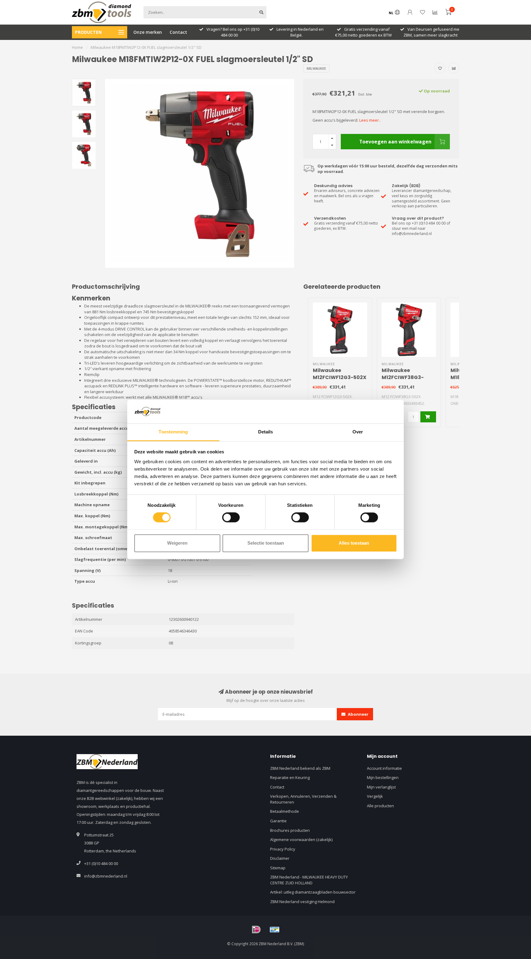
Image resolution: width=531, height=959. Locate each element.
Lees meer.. (370, 120)
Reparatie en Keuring (290, 777)
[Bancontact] (274, 929)
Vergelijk (375, 796)
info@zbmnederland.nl (105, 876)
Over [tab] (357, 431)
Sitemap (277, 868)
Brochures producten (290, 830)
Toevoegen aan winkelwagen (395, 141)
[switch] (231, 518)
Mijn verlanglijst (381, 787)
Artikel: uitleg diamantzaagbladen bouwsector (313, 892)
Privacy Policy (282, 849)
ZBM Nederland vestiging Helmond (302, 901)
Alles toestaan (354, 543)
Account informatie (384, 768)
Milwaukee (316, 68)
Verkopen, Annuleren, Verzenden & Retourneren (303, 799)
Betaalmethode (284, 811)
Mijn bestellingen (383, 777)
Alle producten (380, 805)
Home (77, 47)
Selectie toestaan (265, 543)
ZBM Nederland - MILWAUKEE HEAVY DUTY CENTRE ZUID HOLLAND (309, 880)
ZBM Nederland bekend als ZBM (300, 768)
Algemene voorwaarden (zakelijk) (301, 839)
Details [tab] (265, 431)
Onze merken (147, 32)
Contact (178, 32)
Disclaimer (279, 858)
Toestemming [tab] (173, 431)
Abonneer (357, 714)
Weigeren (177, 543)
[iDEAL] (256, 929)
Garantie (278, 821)
